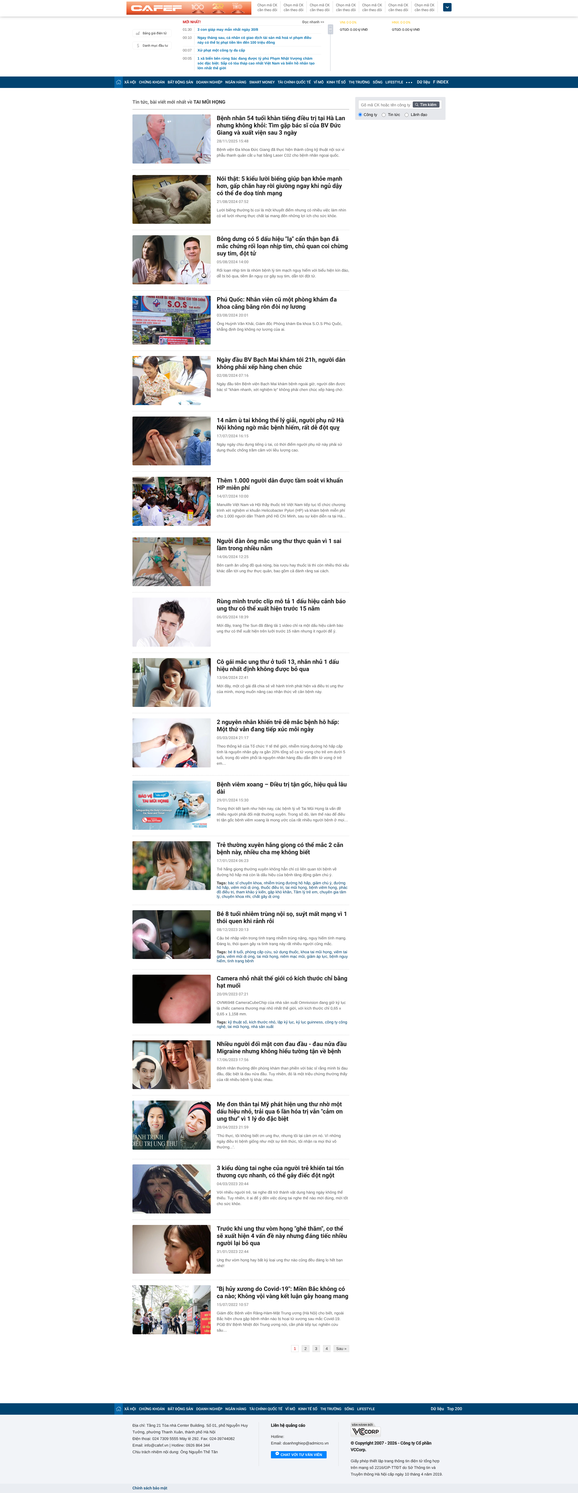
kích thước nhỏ (262, 1022)
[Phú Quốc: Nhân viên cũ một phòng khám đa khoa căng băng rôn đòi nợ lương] (171, 320)
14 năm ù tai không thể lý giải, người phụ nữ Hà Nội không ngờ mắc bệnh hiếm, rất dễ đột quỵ (280, 424)
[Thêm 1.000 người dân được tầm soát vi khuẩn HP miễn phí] (171, 501)
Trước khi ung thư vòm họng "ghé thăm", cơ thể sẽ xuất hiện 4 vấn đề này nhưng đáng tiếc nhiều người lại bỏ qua (282, 1236)
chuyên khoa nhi (236, 896)
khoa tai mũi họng (316, 952)
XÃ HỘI (130, 82)
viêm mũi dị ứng (245, 887)
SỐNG (377, 82)
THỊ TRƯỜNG (359, 82)
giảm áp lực (317, 956)
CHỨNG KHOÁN (152, 82)
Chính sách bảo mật (149, 1488)
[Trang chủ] (118, 82)
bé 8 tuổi (235, 952)
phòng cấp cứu (258, 952)
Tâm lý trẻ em (305, 892)
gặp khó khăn (279, 892)
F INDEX (441, 82)
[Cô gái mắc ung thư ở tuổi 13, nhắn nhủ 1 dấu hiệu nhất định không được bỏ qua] (171, 682)
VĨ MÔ (319, 82)
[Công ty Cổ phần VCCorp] (398, 1429)
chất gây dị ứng (266, 896)
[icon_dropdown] (447, 7)
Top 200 (454, 1409)
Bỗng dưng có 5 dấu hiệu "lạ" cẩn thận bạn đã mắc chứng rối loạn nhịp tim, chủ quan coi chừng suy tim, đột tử (282, 246)
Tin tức (394, 114)
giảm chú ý (321, 883)
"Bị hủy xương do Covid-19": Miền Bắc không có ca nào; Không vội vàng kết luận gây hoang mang (282, 1292)
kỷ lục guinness (309, 1022)
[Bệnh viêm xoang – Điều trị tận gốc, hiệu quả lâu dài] (171, 805)
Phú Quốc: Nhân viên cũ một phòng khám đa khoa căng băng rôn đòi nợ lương (277, 303)
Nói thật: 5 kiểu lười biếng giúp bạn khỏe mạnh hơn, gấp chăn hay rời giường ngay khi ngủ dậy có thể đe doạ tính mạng (279, 186)
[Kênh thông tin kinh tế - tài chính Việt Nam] (188, 8)
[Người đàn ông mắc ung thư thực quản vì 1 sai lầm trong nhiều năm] (171, 561)
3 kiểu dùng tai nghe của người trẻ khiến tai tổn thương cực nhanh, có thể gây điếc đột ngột (280, 1171)
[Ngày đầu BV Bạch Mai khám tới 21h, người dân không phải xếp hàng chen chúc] (171, 380)
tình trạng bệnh (240, 961)
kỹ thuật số (237, 1022)
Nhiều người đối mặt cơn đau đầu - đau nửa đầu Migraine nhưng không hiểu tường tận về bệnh (281, 1047)
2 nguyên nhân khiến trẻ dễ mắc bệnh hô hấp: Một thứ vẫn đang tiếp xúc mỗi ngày (278, 725)
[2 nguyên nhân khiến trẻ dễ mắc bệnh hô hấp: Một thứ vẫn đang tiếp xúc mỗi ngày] (171, 742)
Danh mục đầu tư (155, 46)
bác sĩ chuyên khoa (245, 883)
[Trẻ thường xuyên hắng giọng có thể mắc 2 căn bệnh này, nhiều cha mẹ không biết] (171, 865)
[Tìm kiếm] (426, 105)
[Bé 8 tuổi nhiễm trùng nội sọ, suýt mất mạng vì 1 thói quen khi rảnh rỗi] (171, 934)
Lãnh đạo (419, 114)
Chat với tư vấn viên (301, 1455)
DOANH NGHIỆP (209, 82)
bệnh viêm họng (323, 887)
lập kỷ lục (286, 1022)
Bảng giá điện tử (155, 33)
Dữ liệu (423, 82)
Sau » (341, 1348)
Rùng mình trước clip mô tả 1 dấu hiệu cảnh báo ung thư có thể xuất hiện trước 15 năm (281, 605)
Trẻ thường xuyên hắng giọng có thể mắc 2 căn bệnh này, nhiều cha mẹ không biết (280, 848)
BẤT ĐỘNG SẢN (180, 82)
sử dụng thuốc (285, 952)
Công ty (370, 114)
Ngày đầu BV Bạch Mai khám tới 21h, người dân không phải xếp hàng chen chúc (281, 363)
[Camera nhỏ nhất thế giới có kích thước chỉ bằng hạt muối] (171, 999)
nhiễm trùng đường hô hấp (287, 883)
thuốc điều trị (272, 887)
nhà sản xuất (262, 1026)
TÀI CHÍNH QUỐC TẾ (294, 82)
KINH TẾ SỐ (336, 82)
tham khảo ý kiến (251, 892)
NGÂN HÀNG (236, 82)
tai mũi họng (296, 887)
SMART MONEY (262, 82)
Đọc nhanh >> (313, 22)
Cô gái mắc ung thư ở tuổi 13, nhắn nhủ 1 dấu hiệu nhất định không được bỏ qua (278, 665)
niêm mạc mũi (292, 956)
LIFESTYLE (394, 82)
